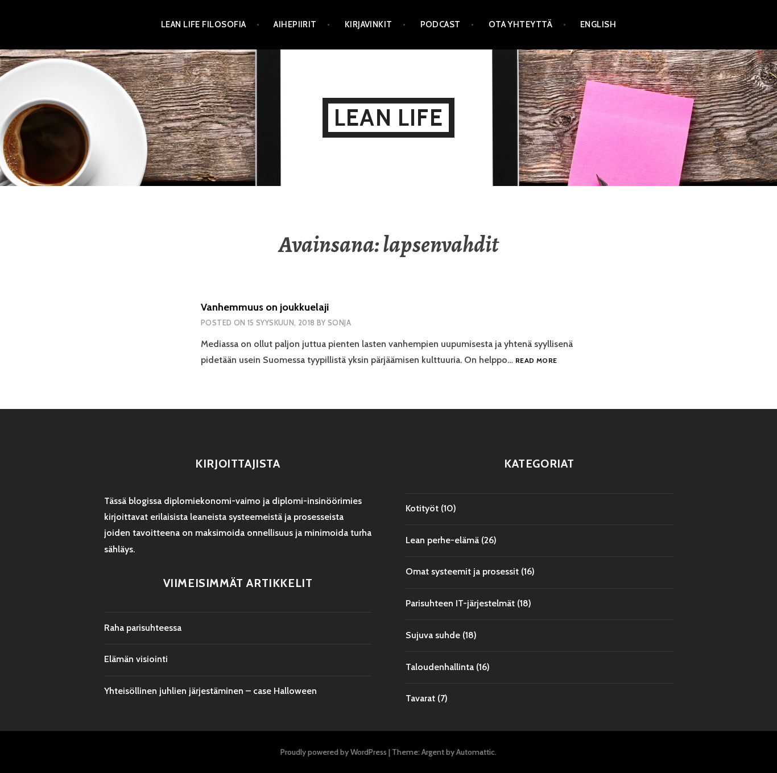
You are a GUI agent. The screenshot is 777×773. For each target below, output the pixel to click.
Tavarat (420, 698)
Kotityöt (422, 508)
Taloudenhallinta (440, 667)
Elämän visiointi (136, 659)
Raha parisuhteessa (142, 627)
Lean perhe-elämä (442, 540)
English (598, 24)
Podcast (440, 24)
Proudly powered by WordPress (333, 752)
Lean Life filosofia (203, 24)
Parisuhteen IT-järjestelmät (460, 603)
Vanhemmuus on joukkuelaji (265, 307)
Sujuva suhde (433, 635)
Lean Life (388, 117)
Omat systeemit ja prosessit (462, 571)
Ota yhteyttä (520, 24)
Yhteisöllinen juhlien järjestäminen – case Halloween (210, 690)
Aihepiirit (295, 24)
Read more (536, 361)
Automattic (475, 752)
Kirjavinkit (368, 24)
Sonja (339, 322)
